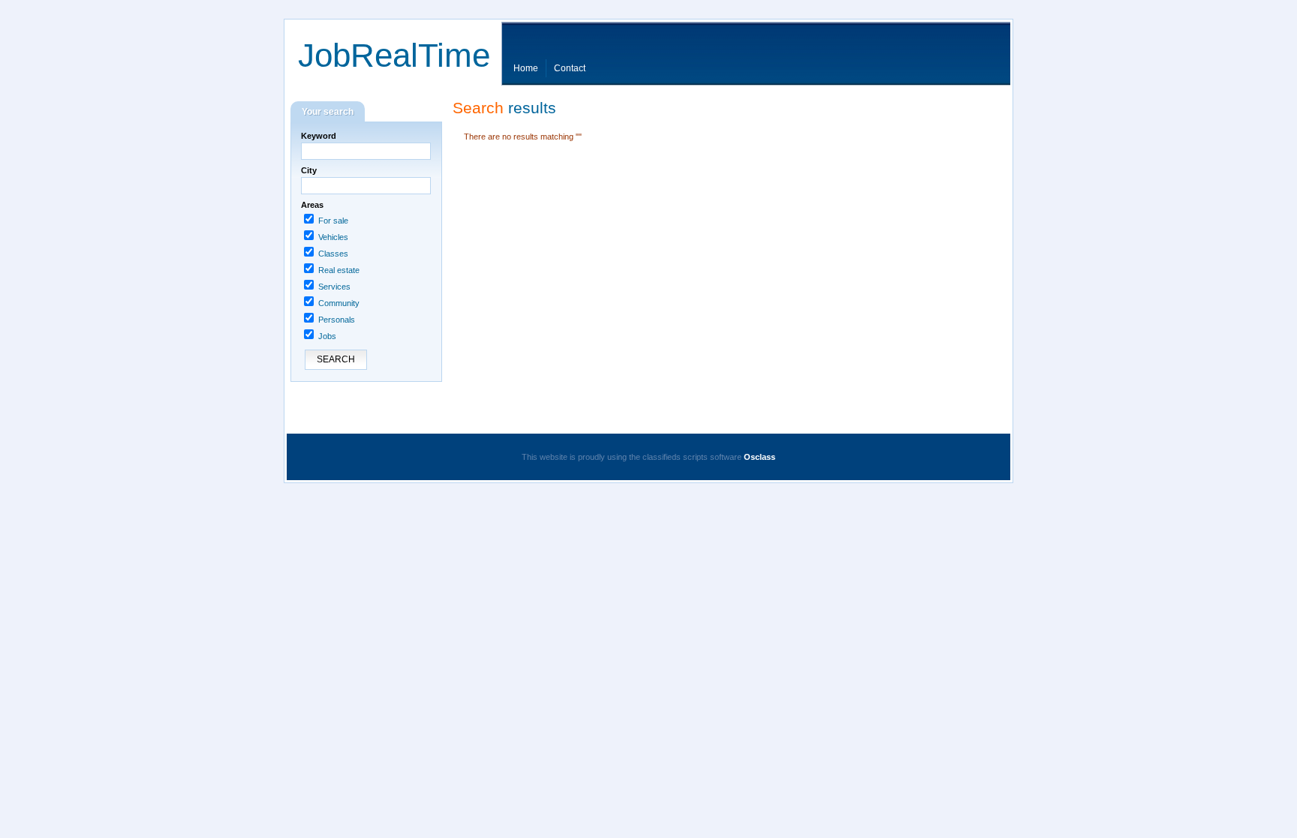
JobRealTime (394, 55)
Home (525, 68)
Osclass (759, 456)
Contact (569, 68)
